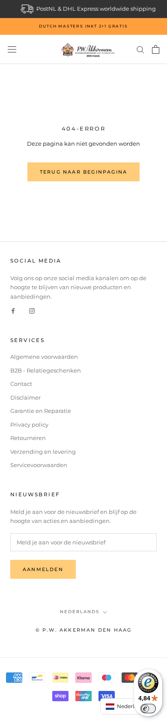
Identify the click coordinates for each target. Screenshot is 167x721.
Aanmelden (43, 569)
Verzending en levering (43, 451)
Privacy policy (29, 424)
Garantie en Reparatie (40, 410)
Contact (21, 383)
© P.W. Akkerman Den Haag (84, 630)
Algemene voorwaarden (44, 356)
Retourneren (28, 437)
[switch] (148, 708)
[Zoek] (140, 49)
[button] (131, 706)
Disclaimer (25, 397)
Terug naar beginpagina (83, 172)
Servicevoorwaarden (38, 464)
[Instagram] (32, 310)
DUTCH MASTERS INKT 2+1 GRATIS (83, 26)
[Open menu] (12, 49)
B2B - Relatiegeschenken (45, 370)
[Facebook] (13, 310)
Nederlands (79, 611)
